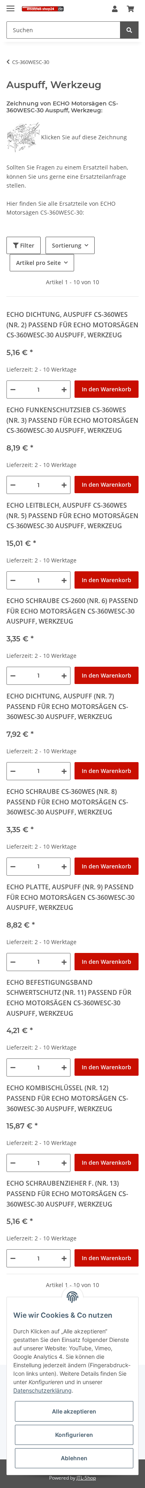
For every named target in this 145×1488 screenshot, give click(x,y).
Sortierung (66, 245)
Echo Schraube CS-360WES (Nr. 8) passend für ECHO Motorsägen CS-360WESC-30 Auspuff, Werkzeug (67, 801)
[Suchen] (129, 30)
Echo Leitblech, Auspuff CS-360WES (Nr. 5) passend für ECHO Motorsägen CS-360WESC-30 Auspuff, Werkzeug (72, 515)
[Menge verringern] (13, 389)
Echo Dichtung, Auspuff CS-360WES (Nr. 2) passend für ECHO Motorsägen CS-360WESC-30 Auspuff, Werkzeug (72, 324)
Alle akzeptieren (74, 1411)
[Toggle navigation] (10, 5)
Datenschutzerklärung (42, 1390)
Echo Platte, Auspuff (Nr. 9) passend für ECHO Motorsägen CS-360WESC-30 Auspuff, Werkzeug (70, 897)
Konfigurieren (74, 1434)
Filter (26, 245)
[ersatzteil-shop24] (42, 9)
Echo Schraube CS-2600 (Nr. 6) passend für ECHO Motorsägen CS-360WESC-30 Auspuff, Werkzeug (72, 611)
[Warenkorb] (130, 9)
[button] (115, 9)
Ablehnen (74, 1458)
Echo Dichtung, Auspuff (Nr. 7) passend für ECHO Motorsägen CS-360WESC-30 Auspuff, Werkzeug (67, 706)
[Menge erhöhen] (64, 389)
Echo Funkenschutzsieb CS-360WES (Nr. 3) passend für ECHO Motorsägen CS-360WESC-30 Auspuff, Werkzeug (72, 420)
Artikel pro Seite (38, 263)
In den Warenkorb (106, 389)
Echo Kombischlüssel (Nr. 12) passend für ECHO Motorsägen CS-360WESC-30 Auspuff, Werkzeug (67, 1098)
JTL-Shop (86, 1477)
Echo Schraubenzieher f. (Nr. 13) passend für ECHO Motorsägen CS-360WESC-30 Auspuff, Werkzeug (67, 1193)
